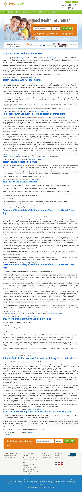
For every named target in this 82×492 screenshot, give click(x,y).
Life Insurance (44, 111)
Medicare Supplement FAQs (29, 473)
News (74, 1)
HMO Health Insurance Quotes (16, 353)
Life (33, 12)
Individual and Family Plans (10, 455)
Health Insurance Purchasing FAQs (31, 459)
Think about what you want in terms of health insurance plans (34, 113)
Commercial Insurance (9, 461)
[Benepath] (16, 4)
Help (68, 1)
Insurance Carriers (46, 457)
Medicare (26, 12)
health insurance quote (16, 108)
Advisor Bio (57, 459)
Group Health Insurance (9, 457)
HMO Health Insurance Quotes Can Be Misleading (27, 318)
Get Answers (41, 12)
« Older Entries (7, 434)
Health (10, 12)
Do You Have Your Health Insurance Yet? (22, 53)
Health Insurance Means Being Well (20, 161)
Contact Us (52, 12)
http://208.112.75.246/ (64, 108)
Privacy (56, 461)
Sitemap (50, 487)
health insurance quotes (39, 155)
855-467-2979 (72, 6)
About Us (57, 455)
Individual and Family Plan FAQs (30, 457)
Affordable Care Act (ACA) (21, 57)
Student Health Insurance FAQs (30, 471)
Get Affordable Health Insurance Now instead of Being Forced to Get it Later (40, 358)
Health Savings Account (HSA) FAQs (31, 467)
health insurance (52, 57)
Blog (43, 459)
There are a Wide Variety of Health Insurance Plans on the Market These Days (38, 211)
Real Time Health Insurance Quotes (20, 181)
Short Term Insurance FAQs (29, 469)
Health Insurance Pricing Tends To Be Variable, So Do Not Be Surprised (37, 411)
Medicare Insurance (8, 459)
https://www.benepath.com (55, 313)
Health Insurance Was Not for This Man (22, 79)
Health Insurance (31, 77)
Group (18, 12)
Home (5, 12)
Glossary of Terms (46, 455)
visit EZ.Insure (56, 74)
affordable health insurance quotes (12, 156)
